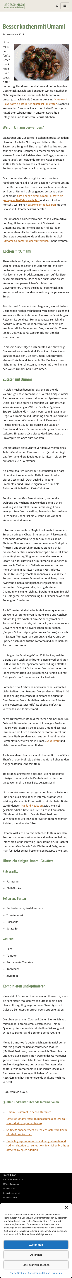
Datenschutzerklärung (39, 1273)
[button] (66, 1207)
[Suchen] (57, 5)
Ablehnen (36, 1254)
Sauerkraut (53, 740)
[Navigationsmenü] (65, 6)
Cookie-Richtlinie (18, 1273)
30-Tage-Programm (11, 1184)
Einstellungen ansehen (36, 1264)
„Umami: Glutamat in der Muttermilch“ (26, 240)
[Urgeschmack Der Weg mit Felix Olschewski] (14, 6)
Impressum (57, 1273)
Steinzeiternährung (11, 1193)
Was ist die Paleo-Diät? (13, 1179)
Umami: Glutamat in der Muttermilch (28, 1112)
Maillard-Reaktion (32, 805)
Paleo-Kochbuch (10, 1197)
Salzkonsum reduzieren (42, 204)
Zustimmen (36, 1244)
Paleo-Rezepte (9, 1188)
